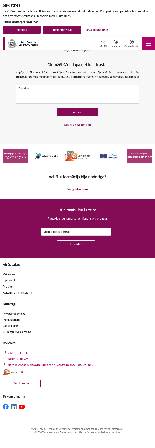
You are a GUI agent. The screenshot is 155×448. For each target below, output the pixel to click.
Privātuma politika (14, 313)
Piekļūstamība (11, 319)
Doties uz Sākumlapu (77, 125)
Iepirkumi (9, 280)
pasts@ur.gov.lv (18, 359)
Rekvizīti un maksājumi (17, 292)
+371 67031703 (17, 353)
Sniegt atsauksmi (77, 189)
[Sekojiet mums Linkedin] (14, 406)
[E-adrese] (10, 372)
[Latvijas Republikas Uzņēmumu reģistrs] (23, 43)
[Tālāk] (147, 156)
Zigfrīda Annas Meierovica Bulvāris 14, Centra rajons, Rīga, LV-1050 (50, 365)
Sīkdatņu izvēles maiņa (17, 332)
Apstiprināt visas (62, 29)
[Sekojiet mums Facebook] (6, 406)
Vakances (9, 274)
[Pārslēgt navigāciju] (148, 43)
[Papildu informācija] (21, 372)
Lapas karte (10, 326)
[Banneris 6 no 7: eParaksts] (46, 156)
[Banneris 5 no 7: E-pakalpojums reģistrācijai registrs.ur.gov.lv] (15, 156)
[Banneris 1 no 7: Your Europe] (108, 156)
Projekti (7, 286)
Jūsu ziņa (23, 88)
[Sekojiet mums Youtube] (22, 406)
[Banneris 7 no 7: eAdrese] (77, 156)
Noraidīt (22, 29)
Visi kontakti (21, 383)
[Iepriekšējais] (8, 156)
